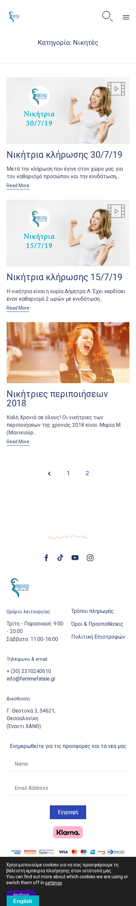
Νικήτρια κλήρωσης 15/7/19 (64, 277)
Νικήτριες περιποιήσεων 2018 (57, 399)
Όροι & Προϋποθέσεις (97, 624)
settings (53, 883)
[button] (18, 186)
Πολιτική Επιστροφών (98, 637)
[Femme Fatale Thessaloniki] (14, 16)
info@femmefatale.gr (31, 679)
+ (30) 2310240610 (29, 671)
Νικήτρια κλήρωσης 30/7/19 (64, 155)
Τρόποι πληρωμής (92, 611)
